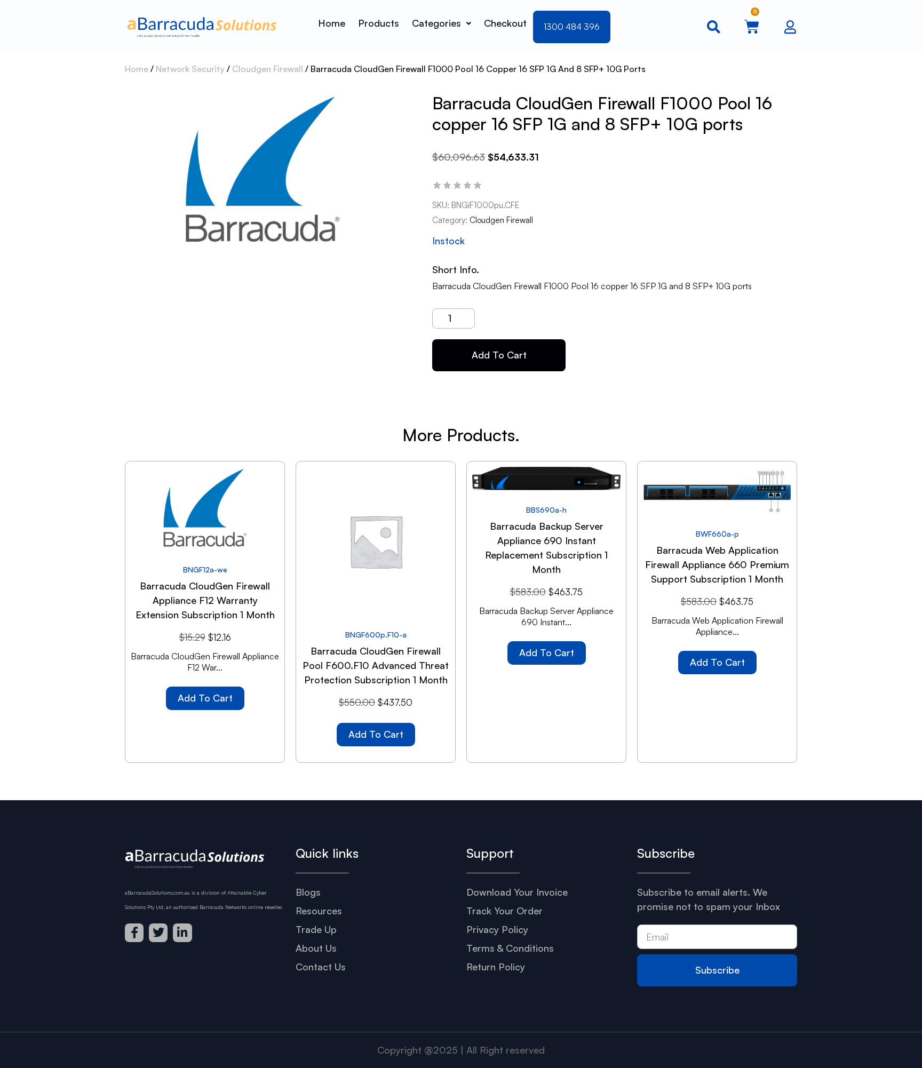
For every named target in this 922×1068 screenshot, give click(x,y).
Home (331, 23)
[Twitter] (158, 932)
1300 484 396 (572, 26)
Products (378, 23)
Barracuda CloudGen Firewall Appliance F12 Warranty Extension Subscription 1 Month (205, 600)
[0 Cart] (752, 26)
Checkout (505, 23)
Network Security (190, 68)
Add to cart (499, 355)
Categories (436, 23)
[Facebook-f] (134, 932)
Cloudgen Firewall (267, 68)
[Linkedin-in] (182, 932)
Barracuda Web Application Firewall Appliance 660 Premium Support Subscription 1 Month (717, 564)
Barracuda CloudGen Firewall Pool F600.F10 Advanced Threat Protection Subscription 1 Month (376, 665)
